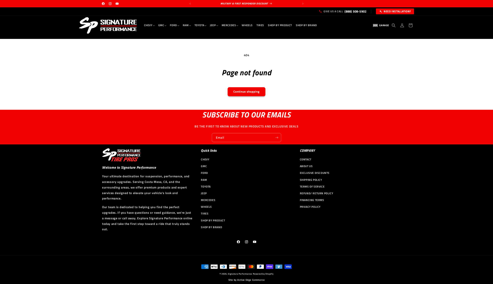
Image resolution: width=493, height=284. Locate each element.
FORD (204, 173)
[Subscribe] (276, 137)
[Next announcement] (303, 3)
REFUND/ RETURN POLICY (316, 193)
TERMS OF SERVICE (312, 186)
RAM (204, 180)
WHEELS (206, 207)
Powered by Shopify (263, 273)
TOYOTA (206, 186)
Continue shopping (246, 91)
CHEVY (205, 159)
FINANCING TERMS (312, 200)
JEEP (204, 193)
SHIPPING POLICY (311, 180)
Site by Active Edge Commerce (246, 280)
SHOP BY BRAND (211, 227)
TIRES (204, 213)
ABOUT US (306, 166)
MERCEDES (208, 200)
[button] (149, 25)
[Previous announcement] (190, 3)
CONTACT (305, 159)
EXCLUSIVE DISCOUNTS (315, 173)
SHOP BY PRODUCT (213, 220)
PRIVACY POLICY (310, 207)
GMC (204, 166)
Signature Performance (240, 273)
